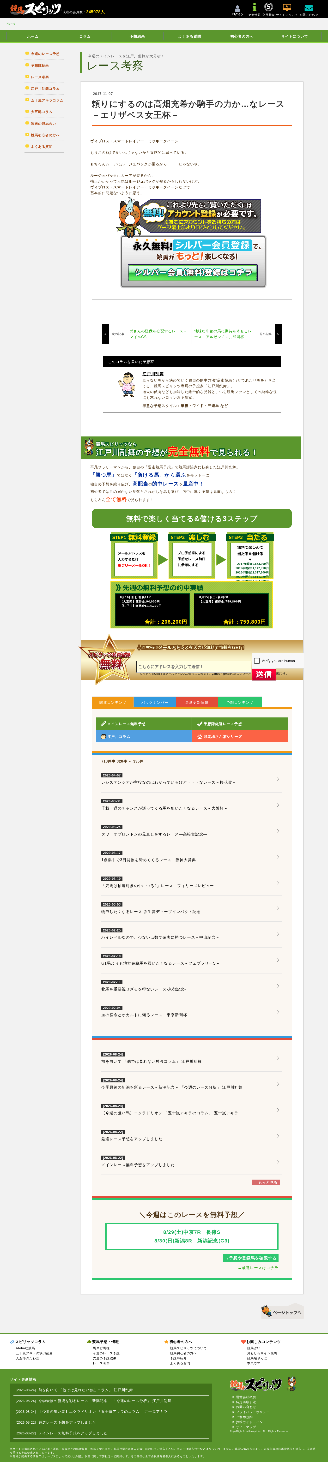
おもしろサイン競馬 (262, 1353)
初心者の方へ (241, 36)
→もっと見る (266, 1182)
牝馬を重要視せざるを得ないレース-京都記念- (143, 986)
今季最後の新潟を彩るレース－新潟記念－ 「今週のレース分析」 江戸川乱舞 (172, 1087)
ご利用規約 (244, 1417)
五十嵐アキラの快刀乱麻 (34, 1353)
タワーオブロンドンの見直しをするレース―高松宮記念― (154, 830)
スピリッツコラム (30, 1342)
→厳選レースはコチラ (258, 1268)
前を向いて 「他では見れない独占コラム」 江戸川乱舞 (151, 1061)
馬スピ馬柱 (101, 1348)
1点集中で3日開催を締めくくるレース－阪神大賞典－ (150, 856)
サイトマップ (246, 1427)
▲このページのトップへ (281, 1310)
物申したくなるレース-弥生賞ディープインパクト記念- (151, 908)
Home (10, 23)
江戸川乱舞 (153, 374)
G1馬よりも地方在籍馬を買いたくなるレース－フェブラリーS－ (160, 960)
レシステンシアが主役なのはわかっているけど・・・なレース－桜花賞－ (168, 779)
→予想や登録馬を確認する (251, 1258)
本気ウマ (254, 1363)
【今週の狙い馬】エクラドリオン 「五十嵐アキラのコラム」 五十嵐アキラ (169, 1113)
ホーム (33, 36)
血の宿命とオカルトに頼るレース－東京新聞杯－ (146, 1011)
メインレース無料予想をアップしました (138, 1165)
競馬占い (254, 1348)
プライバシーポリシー (253, 1412)
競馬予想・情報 (105, 1342)
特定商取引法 (246, 1402)
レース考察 (101, 1363)
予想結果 (137, 36)
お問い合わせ (246, 1407)
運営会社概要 (246, 1397)
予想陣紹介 (178, 1358)
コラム (85, 36)
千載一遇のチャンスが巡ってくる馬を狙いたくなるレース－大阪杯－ (164, 805)
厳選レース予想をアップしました (132, 1139)
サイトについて (294, 36)
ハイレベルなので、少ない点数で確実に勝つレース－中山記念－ (160, 934)
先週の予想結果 (104, 1358)
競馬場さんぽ (257, 1358)
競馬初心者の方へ (183, 1353)
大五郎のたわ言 (27, 1358)
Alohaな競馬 (25, 1348)
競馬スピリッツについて (188, 1348)
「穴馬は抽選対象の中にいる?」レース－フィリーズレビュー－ (159, 882)
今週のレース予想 (106, 1353)
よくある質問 (189, 36)
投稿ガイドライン (249, 1422)
